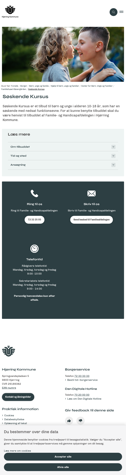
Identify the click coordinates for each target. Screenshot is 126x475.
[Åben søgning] (113, 12)
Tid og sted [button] (18, 155)
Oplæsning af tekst (15, 423)
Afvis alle (63, 467)
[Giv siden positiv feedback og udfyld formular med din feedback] (69, 421)
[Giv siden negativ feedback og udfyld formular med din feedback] (80, 421)
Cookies (9, 415)
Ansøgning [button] (18, 164)
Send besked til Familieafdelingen (92, 219)
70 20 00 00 (81, 394)
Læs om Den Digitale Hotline (84, 398)
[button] (122, 12)
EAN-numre (9, 387)
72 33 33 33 (81, 376)
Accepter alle (63, 456)
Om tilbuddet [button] (20, 146)
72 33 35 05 (34, 219)
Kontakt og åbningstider (18, 397)
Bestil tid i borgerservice (82, 379)
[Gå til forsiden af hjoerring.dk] (52, 12)
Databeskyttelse (14, 419)
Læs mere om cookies (17, 450)
